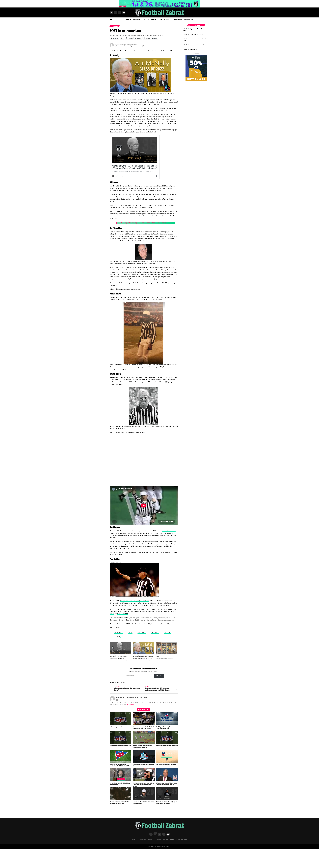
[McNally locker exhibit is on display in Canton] (166, 648)
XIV (115, 274)
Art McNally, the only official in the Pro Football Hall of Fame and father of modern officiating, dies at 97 (119, 656)
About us (128, 19)
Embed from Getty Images (115, 562)
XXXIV (148, 207)
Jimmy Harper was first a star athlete (131, 377)
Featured (122, 682)
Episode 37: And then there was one (193, 35)
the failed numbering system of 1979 (147, 535)
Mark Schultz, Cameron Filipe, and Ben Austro (129, 46)
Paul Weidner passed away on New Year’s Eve (134, 601)
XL (155, 207)
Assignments (136, 19)
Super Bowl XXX (122, 614)
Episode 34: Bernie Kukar (190, 49)
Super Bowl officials (181, 839)
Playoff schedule (188, 19)
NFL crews (150, 839)
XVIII (121, 274)
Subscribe (159, 676)
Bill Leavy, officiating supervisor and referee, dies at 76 (142, 223)
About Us (134, 839)
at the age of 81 (159, 299)
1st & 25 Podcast (152, 19)
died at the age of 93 (121, 234)
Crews (143, 19)
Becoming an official (164, 19)
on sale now (130, 704)
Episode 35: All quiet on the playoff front (194, 45)
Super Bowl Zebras (177, 19)
